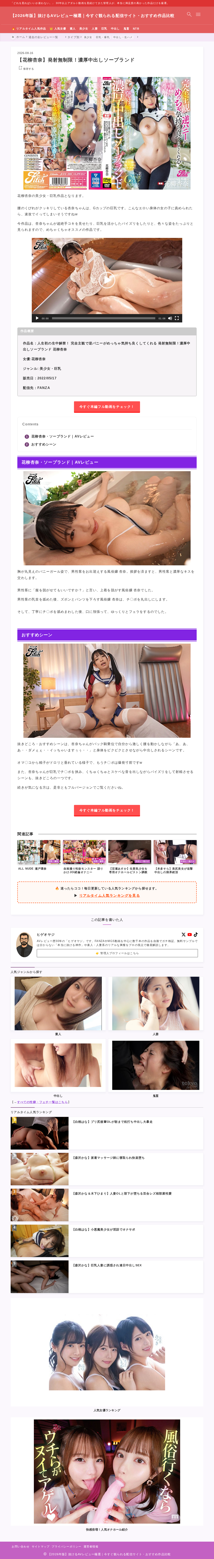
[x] (183, 934)
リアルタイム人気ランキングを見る (109, 896)
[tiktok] (196, 934)
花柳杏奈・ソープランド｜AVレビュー (62, 436)
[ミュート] (170, 318)
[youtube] (189, 934)
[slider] (103, 318)
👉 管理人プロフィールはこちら (117, 953)
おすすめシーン (43, 444)
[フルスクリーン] (177, 318)
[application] (107, 280)
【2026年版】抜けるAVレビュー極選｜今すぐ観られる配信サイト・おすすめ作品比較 (93, 15)
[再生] (37, 318)
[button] (107, 280)
